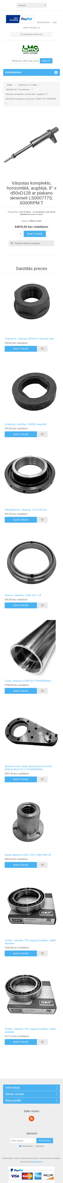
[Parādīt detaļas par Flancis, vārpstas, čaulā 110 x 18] (31, 562)
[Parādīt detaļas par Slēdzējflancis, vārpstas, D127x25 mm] (31, 477)
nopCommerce (36, 1162)
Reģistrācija (43, 22)
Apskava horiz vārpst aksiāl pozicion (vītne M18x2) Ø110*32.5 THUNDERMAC (28, 768)
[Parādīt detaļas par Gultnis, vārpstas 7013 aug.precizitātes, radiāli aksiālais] (31, 908)
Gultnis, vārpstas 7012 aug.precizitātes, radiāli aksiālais (30, 1030)
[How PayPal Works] (20, 19)
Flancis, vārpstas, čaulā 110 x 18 (23, 595)
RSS (31, 1118)
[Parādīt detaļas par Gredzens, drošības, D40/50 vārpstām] (31, 391)
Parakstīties (27, 1146)
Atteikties (40, 1146)
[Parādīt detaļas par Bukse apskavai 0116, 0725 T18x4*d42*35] (31, 822)
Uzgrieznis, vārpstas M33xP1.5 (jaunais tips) (29, 338)
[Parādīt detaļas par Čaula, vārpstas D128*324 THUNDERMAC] (31, 648)
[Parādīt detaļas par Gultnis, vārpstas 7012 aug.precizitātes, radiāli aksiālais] (31, 996)
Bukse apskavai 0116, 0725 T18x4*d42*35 (28, 854)
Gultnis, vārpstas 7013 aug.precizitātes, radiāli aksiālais (30, 942)
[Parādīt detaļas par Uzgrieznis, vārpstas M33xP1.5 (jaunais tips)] (31, 306)
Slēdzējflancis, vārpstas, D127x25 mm (26, 509)
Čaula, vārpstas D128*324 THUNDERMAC (28, 680)
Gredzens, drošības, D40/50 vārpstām (26, 424)
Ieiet (55, 22)
